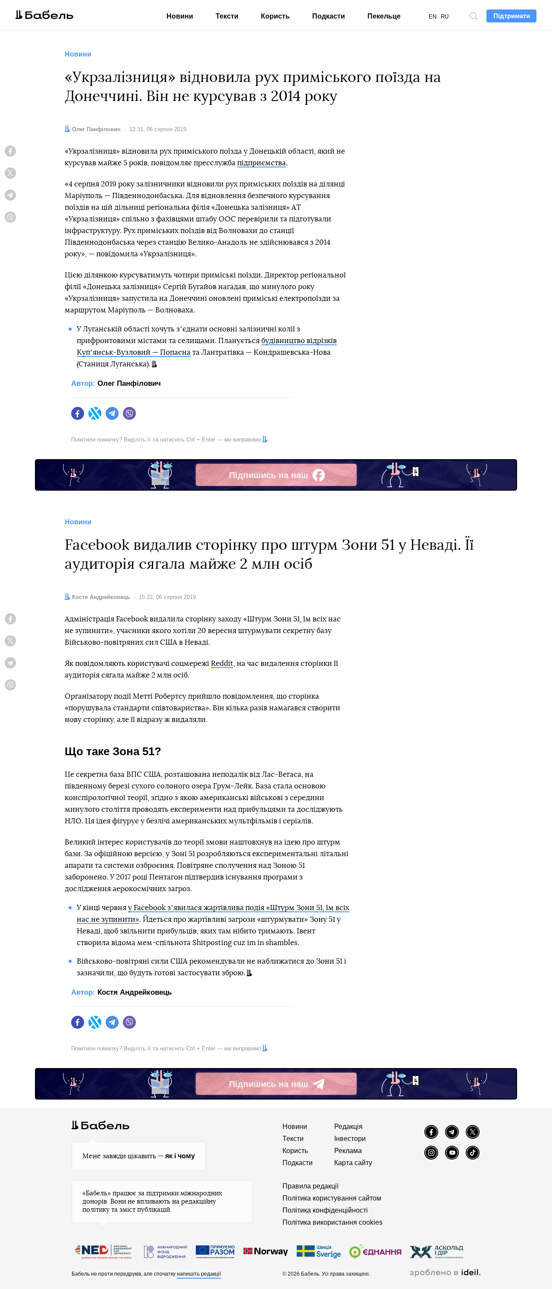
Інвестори (350, 1138)
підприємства (261, 163)
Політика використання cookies (332, 1222)
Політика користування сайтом (331, 1198)
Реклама (348, 1150)
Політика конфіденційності (325, 1210)
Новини (179, 16)
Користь (275, 16)
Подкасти (328, 16)
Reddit (222, 663)
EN (432, 16)
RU (444, 16)
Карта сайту (353, 1162)
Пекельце (384, 16)
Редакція (348, 1126)
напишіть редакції (199, 1274)
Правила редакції (310, 1186)
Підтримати (511, 15)
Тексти (227, 16)
